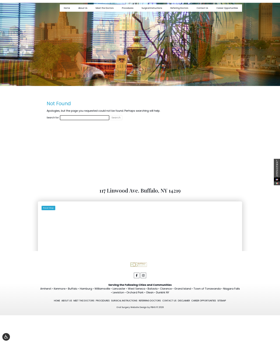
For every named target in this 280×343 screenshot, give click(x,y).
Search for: (53, 117)
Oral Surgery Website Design (131, 307)
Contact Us (202, 8)
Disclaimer (184, 300)
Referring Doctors (179, 8)
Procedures (127, 8)
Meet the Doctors (105, 8)
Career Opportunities (227, 8)
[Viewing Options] (6, 337)
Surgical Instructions (152, 8)
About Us (82, 8)
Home (67, 8)
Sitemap (221, 300)
